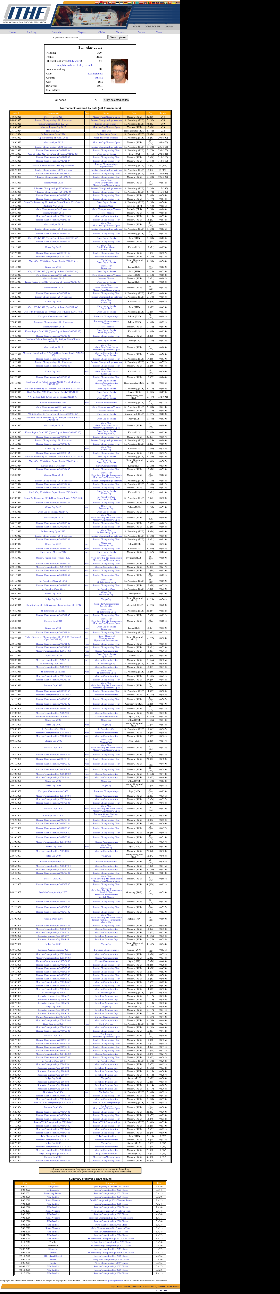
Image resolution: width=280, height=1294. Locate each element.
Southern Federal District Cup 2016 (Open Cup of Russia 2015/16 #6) (53, 340)
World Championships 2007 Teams (110, 1263)
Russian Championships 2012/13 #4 (53, 523)
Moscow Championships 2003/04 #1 (53, 1140)
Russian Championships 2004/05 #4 (53, 1043)
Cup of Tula (106, 308)
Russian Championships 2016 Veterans (53, 362)
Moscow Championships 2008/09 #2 (53, 774)
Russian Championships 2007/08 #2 (53, 833)
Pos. (151, 113)
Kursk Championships (106, 466)
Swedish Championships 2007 (53, 892)
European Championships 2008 (53, 791)
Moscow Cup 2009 (53, 747)
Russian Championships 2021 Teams (111, 1193)
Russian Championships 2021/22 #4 (53, 150)
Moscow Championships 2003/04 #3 (53, 1099)
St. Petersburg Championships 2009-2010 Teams (111, 1252)
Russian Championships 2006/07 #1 (53, 925)
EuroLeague (106, 1034)
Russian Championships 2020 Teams (111, 1197)
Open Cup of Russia (106, 154)
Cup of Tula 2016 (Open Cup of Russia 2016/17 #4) (53, 307)
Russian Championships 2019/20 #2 (53, 199)
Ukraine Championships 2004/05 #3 (53, 1017)
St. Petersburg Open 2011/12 (53, 581)
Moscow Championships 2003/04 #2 (53, 1129)
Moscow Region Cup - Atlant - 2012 (53, 558)
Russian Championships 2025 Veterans (53, 120)
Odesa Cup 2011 (53, 593)
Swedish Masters (106, 897)
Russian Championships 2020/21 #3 (53, 173)
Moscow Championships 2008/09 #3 (53, 736)
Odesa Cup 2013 (53, 507)
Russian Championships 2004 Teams (111, 1273)
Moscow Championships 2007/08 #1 (53, 851)
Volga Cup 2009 (53, 725)
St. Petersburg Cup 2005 (53, 993)
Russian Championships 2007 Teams (111, 1266)
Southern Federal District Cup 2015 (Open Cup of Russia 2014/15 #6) (53, 418)
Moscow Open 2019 (53, 224)
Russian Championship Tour (106, 150)
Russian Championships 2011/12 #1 (53, 585)
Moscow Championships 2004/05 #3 (53, 1027)
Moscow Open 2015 (53, 425)
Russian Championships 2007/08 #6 (53, 803)
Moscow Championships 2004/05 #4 (53, 1020)
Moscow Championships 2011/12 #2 (53, 567)
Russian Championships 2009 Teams (111, 1256)
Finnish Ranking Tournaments (106, 920)
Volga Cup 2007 (53, 856)
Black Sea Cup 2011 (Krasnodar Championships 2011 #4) (53, 605)
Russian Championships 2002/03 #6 (53, 1160)
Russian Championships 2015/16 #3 (53, 366)
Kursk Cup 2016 (53, 371)
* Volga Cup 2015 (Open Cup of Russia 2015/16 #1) (53, 397)
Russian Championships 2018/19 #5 (53, 220)
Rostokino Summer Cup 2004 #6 (53, 1071)
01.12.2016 (74, 60)
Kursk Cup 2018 (53, 267)
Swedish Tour (106, 892)
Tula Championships (106, 1136)
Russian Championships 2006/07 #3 (53, 907)
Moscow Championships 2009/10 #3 (53, 676)
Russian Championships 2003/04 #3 (53, 1119)
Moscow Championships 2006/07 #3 (53, 869)
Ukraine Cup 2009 (53, 741)
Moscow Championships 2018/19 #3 (53, 216)
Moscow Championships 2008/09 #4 (53, 733)
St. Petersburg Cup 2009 (53, 729)
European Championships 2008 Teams (111, 1259)
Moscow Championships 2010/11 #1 (53, 660)
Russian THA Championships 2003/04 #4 (53, 1103)
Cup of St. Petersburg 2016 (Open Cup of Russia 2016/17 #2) (53, 312)
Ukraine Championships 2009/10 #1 (53, 716)
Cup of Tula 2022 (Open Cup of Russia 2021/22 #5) (53, 154)
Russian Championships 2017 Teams (111, 1214)
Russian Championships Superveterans (106, 165)
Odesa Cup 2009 (53, 720)
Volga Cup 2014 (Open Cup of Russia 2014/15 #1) (53, 461)
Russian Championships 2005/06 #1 (53, 986)
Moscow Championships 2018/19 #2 (53, 256)
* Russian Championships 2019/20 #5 (53, 177)
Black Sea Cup (106, 606)
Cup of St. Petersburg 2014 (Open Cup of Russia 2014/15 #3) (53, 456)
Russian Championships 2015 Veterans (53, 440)
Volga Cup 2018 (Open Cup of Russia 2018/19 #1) (53, 261)
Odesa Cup (106, 506)
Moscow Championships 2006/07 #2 (53, 929)
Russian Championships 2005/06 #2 (53, 979)
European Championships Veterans (106, 322)
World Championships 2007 (53, 861)
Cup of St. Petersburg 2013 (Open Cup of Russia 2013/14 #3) (53, 498)
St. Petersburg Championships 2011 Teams (111, 1246)
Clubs (101, 32)
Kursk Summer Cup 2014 (53, 466)
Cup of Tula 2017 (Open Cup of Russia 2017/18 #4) (53, 271)
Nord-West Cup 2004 (53, 1092)
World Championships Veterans (106, 209)
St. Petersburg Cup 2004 (53, 1061)
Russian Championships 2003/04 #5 (53, 1112)
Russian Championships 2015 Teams (111, 1232)
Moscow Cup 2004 (53, 1107)
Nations (120, 32)
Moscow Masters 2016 (53, 327)
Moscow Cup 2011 (53, 621)
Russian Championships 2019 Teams (111, 1204)
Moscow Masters (106, 213)
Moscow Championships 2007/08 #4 (53, 796)
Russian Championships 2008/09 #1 (53, 769)
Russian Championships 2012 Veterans (53, 536)
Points (163, 113)
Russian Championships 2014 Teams (111, 1235)
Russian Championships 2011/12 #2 (53, 575)
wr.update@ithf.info (114, 1280)
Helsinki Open (106, 922)
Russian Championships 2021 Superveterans (53, 165)
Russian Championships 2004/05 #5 (53, 1040)
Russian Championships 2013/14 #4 (53, 484)
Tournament (53, 113)
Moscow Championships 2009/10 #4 (53, 667)
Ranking (31, 32)
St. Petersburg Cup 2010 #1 (53, 663)
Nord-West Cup (106, 1024)
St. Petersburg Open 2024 (53, 134)
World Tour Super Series (106, 183)
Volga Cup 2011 (53, 599)
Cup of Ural (106, 656)
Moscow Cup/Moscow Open (106, 117)
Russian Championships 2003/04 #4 (53, 1115)
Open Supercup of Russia (106, 138)
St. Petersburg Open (106, 134)
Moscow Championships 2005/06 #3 (53, 958)
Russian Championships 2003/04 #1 (53, 1133)
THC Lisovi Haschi (53, 1256)
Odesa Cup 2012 (53, 544)
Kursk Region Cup (106, 332)
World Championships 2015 (53, 402)
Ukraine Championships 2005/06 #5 (53, 961)
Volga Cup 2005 (53, 1006)
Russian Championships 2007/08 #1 (53, 837)
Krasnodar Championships (106, 604)
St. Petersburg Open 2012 (53, 531)
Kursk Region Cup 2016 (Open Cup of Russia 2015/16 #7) (53, 331)
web (87, 371)
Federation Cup (106, 508)
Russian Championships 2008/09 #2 (53, 764)
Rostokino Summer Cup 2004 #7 (53, 1075)
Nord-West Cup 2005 (53, 1024)
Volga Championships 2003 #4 (53, 1153)
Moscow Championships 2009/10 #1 (53, 713)
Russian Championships (106, 124)
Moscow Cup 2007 (53, 879)
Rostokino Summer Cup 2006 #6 (53, 939)
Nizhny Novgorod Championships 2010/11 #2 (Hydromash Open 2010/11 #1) (53, 638)
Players (81, 32)
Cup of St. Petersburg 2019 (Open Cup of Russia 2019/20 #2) (53, 202)
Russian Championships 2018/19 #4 (53, 234)
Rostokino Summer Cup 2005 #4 (53, 1010)
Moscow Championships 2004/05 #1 (53, 1064)
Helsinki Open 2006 (53, 919)
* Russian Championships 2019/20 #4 (53, 192)
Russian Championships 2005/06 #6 (53, 965)
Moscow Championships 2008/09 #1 (53, 777)
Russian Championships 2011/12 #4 (53, 563)
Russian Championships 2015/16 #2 (53, 377)
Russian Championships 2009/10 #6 (53, 680)
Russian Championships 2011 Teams (111, 1249)
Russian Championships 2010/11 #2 (53, 647)
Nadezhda (52, 1252)
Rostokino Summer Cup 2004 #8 (53, 1068)
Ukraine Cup (106, 742)
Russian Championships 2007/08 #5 (53, 820)
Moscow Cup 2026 (53, 117)
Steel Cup (106, 131)
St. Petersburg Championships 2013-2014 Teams (111, 1239)
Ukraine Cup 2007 (53, 846)
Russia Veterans (53, 1200)
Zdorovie (52, 1249)
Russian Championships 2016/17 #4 (53, 293)
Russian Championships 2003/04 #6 (53, 1096)
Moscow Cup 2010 (53, 685)
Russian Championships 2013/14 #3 (53, 488)
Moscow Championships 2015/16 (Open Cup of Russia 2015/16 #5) (53, 354)
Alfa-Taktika (53, 1197)
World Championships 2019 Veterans (53, 209)
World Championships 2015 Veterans (53, 407)
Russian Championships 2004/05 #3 (53, 1047)
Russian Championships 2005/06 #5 (53, 968)
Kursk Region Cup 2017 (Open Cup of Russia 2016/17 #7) (53, 282)
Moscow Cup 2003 (53, 1157)
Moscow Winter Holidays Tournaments (106, 815)
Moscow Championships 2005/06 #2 (53, 982)
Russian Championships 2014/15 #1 (53, 453)
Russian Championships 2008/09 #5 (53, 754)
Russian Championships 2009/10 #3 (53, 699)
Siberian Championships (106, 383)
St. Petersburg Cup (106, 497)
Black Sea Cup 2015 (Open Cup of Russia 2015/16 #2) (53, 392)
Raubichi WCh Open (53, 206)
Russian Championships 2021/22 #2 (53, 157)
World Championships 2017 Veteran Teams (111, 1211)
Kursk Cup (106, 249)
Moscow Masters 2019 (53, 213)
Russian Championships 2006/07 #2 (53, 912)
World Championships (106, 402)
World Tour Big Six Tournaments (106, 475)
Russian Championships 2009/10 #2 (53, 704)
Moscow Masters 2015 (53, 410)
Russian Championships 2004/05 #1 (53, 1057)
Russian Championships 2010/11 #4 (53, 632)
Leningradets (95, 73)
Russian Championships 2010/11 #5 (53, 615)
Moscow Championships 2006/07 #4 (53, 866)
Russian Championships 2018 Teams (111, 1207)
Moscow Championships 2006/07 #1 (53, 932)
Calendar (57, 32)
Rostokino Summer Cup (106, 936)
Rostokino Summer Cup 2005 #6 (53, 1003)
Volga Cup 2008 (53, 786)
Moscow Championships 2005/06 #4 (53, 954)
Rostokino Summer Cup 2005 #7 (53, 996)
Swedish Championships (106, 895)
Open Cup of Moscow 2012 (53, 552)
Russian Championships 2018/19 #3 (53, 242)
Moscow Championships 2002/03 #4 (53, 1147)
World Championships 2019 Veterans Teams (111, 1200)
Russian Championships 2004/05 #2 (53, 1050)
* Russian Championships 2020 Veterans (53, 188)
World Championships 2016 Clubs (111, 1225)
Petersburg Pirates (52, 1193)
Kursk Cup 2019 (53, 247)
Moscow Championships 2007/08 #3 (53, 799)
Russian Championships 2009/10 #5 (53, 691)
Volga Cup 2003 (53, 1143)
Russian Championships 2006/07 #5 (53, 884)
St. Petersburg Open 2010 (53, 672)
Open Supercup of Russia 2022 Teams (111, 1186)
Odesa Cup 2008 (53, 781)
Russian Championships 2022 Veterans (53, 147)
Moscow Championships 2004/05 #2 (53, 1054)
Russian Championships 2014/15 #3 (53, 444)
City (134, 113)
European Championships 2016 (53, 316)
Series (141, 32)
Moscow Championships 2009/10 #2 (53, 695)
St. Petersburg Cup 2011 (53, 589)
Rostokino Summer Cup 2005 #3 (53, 1013)
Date (15, 113)
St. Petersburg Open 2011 (53, 611)
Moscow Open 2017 (53, 288)
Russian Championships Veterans (106, 120)
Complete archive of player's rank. (74, 64)
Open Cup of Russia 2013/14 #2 (53, 512)
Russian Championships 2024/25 (53, 124)
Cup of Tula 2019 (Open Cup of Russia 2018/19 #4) (53, 238)
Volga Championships (106, 1153)
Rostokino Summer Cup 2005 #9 (53, 999)
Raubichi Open (106, 206)
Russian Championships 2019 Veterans (53, 229)
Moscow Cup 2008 (53, 808)
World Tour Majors (106, 247)
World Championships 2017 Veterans (53, 275)
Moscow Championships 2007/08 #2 (53, 842)
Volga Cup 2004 (53, 1078)
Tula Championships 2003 (53, 1136)
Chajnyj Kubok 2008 (53, 815)
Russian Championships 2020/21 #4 (53, 161)
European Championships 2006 (53, 950)
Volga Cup (106, 260)
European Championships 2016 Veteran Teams (111, 1218)
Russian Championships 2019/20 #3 (53, 195)
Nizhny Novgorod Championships (106, 637)
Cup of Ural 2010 (53, 655)
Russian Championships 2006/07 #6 (53, 873)
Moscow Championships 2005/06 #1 (53, 989)
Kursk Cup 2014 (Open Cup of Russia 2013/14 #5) (53, 492)
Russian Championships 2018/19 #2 (53, 253)
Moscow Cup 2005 (53, 1035)
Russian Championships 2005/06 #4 (53, 972)
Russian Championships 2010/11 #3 (53, 644)
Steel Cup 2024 (53, 131)
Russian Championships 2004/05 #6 (53, 1031)
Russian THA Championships (106, 1103)
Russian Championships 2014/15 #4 (53, 437)
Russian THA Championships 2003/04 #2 (53, 1122)
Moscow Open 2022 (53, 142)
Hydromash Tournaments (106, 640)
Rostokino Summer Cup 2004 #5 (53, 1085)
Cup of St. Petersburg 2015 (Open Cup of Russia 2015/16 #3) (53, 389)
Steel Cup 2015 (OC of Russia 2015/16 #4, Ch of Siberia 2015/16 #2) (53, 383)
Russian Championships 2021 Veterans (53, 170)
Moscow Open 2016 (53, 347)
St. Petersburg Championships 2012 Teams (111, 1242)
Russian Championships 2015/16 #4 (53, 359)
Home (12, 32)
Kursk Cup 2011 (53, 628)
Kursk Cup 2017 (53, 301)
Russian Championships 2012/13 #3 (53, 527)
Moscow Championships (106, 216)
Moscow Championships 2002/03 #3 (53, 1150)
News (159, 32)
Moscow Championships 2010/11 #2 (53, 651)
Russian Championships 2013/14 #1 (53, 502)
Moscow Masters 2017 (53, 278)
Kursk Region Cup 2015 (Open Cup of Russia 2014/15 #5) (53, 432)
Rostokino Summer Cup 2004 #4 (53, 1082)
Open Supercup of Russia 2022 (53, 138)
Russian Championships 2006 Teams (111, 1270)
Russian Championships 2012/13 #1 (53, 539)
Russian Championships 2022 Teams (111, 1190)
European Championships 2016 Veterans (53, 322)
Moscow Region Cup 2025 (53, 127)
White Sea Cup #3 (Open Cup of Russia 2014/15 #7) (53, 414)
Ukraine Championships (106, 716)
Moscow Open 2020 (53, 183)
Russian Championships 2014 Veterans (53, 481)
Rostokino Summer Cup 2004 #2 (53, 1089)
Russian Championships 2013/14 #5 (53, 469)
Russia (99, 77)
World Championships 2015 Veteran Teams (111, 1228)
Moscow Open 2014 (53, 475)
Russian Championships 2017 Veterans (53, 297)
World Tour (106, 180)
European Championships (106, 316)
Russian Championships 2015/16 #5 (53, 336)
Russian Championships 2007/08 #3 (53, 828)
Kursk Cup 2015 (53, 448)
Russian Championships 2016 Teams (111, 1221)
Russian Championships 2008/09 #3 (53, 759)
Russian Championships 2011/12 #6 (53, 549)
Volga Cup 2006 (53, 944)
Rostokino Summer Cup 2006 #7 (53, 936)
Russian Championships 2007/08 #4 (53, 823)
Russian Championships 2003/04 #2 (53, 1126)
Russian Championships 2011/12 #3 (53, 570)
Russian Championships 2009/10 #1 (53, 708)
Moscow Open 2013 (53, 517)
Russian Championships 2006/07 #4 (53, 902)
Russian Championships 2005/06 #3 (53, 975)
